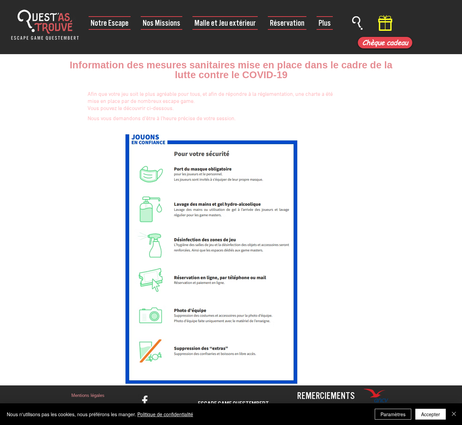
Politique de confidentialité (165, 414)
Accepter (430, 414)
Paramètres (393, 414)
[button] (87, 395)
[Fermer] (454, 414)
